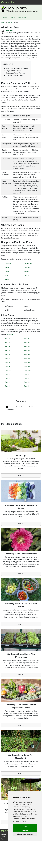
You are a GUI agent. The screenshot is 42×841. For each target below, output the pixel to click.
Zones (30, 2)
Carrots (26, 276)
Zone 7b (27, 358)
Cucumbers (28, 264)
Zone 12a (8, 378)
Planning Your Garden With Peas (17, 68)
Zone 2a (7, 339)
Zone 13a (8, 386)
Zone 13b (27, 386)
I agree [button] (25, 826)
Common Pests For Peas (14, 75)
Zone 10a (8, 370)
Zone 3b (27, 343)
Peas (6, 276)
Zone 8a (7, 362)
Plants (24, 2)
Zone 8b (27, 362)
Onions (7, 272)
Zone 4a (7, 347)
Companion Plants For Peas (15, 73)
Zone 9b (27, 366)
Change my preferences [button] (25, 834)
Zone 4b (27, 347)
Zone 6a (7, 355)
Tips (2, 839)
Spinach (26, 272)
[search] (35, 2)
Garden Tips (22, 18)
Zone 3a (7, 343)
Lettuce (27, 268)
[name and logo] (9, 2)
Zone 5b (27, 351)
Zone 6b (27, 355)
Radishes (8, 264)
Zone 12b (27, 378)
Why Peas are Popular (13, 71)
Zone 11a (8, 374)
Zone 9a (7, 366)
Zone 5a (7, 351)
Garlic (7, 279)
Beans (7, 268)
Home (3, 23)
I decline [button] (25, 830)
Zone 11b (27, 374)
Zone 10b (27, 370)
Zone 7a (7, 358)
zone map (10, 334)
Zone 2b (27, 339)
